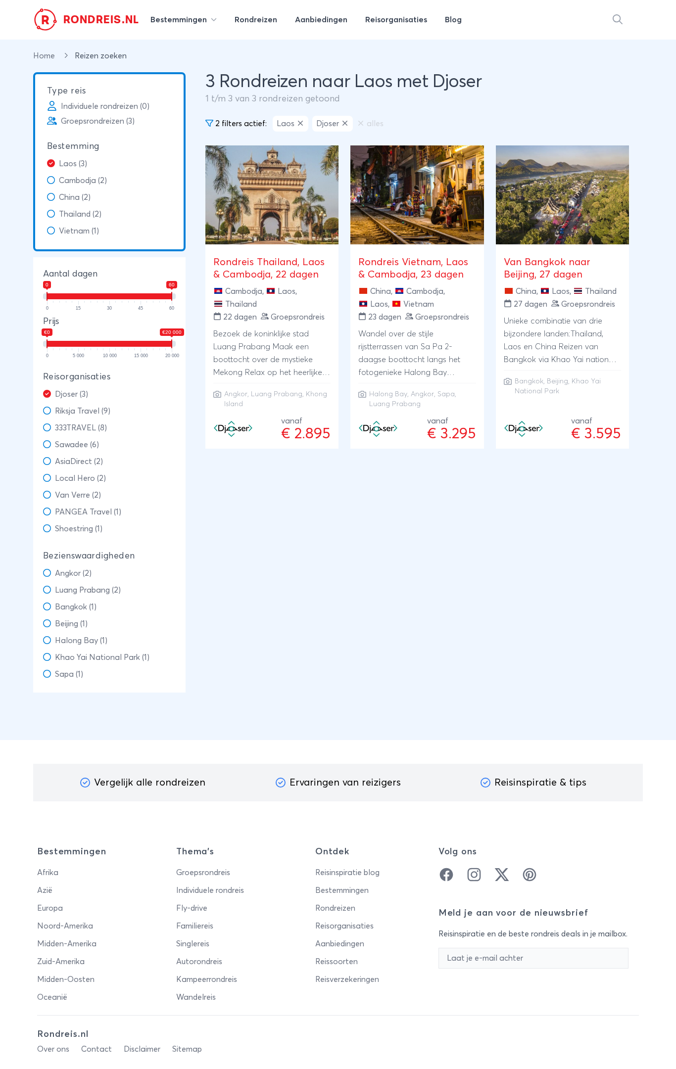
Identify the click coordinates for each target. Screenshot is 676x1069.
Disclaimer (142, 1049)
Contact (96, 1049)
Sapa (446, 394)
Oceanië (52, 997)
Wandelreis (196, 997)
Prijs (51, 321)
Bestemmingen (342, 890)
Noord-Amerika (65, 926)
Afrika (47, 873)
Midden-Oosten (66, 979)
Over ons (53, 1049)
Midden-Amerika (67, 944)
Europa (50, 908)
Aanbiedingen (339, 944)
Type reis (66, 91)
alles (375, 124)
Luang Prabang (276, 394)
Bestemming (73, 146)
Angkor (235, 394)
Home (45, 56)
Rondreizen (335, 908)
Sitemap (187, 1049)
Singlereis (192, 944)
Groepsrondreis (203, 873)
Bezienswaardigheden (89, 556)
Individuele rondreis (210, 890)
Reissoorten (336, 962)
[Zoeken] (618, 20)
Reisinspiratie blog (347, 873)
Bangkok (529, 381)
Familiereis (194, 926)
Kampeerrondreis (206, 979)
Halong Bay (388, 394)
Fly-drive (191, 908)
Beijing (557, 381)
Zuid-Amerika (61, 962)
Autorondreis (199, 962)
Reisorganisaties (76, 376)
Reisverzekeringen (347, 979)
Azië (44, 890)
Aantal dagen (70, 274)
